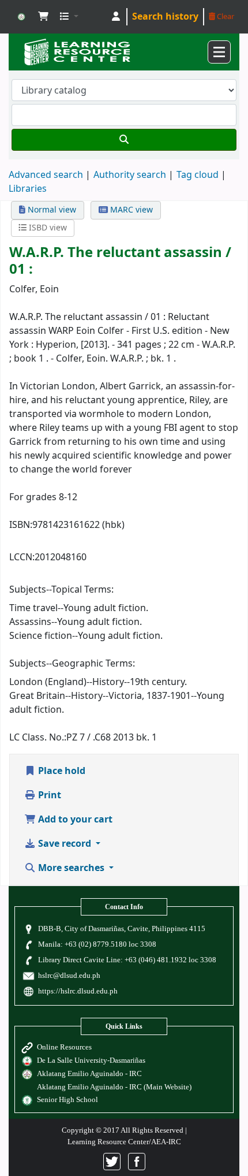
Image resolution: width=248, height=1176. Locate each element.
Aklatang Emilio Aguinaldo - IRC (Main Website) (114, 1086)
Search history (165, 17)
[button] (43, 16)
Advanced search (46, 175)
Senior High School (67, 1099)
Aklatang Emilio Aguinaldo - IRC (89, 1073)
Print (48, 795)
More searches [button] (71, 868)
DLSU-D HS (21, 17)
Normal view (50, 210)
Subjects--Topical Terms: (61, 590)
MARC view (130, 210)
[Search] (124, 140)
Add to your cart (74, 820)
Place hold (60, 771)
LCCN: (22, 557)
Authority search (129, 175)
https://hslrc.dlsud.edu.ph (78, 991)
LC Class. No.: (37, 738)
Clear (224, 16)
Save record (64, 844)
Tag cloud (197, 175)
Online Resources (64, 1047)
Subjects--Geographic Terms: (72, 664)
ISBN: (20, 525)
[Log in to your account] (116, 16)
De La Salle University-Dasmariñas (91, 1060)
